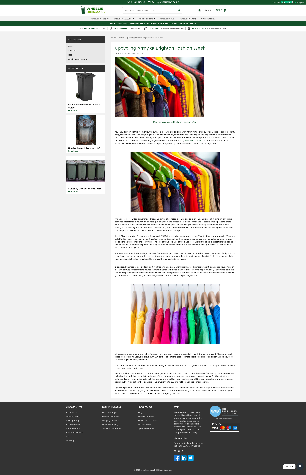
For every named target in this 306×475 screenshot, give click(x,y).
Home (114, 37)
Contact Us (71, 412)
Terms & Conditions (111, 428)
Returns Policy (73, 428)
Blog (140, 412)
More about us (180, 438)
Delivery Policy (73, 416)
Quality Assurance (146, 428)
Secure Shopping (110, 424)
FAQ (68, 436)
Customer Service (74, 432)
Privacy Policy (72, 420)
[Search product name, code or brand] (179, 10)
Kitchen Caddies (208, 18)
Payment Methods (111, 416)
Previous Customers (147, 420)
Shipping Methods (110, 420)
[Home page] (93, 13)
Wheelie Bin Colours (122, 18)
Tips (70, 54)
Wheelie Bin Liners (188, 18)
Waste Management (77, 59)
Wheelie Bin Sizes (98, 18)
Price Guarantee (146, 416)
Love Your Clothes (193, 140)
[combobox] (152, 10)
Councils (72, 50)
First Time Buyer (109, 412)
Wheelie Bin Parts (168, 18)
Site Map (70, 440)
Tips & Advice (144, 424)
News (70, 46)
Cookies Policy (73, 424)
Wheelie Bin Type (146, 18)
